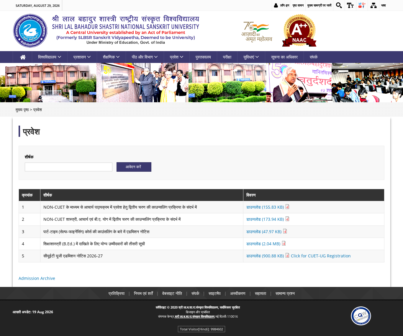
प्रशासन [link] (79, 57)
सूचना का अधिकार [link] (284, 57)
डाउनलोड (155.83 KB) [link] (265, 207)
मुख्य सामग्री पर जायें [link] (319, 5)
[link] (339, 5)
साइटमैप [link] (215, 293)
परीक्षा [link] (227, 57)
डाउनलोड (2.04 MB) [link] (263, 243)
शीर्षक (29, 157)
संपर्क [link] (313, 57)
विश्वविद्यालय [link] (47, 57)
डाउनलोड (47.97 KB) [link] (264, 231)
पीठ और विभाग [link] (142, 57)
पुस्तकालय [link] (203, 57)
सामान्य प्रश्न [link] (285, 293)
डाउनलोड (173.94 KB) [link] (265, 219)
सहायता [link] (260, 293)
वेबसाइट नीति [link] (172, 293)
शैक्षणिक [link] (109, 57)
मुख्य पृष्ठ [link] (22, 109)
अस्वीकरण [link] (237, 293)
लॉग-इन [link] (284, 5)
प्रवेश (31, 131)
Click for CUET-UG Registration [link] (321, 256)
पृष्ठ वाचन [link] (298, 5)
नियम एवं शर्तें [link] (143, 293)
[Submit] (134, 167)
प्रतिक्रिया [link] (116, 293)
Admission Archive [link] (37, 278)
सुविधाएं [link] (248, 57)
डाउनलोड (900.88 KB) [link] (265, 256)
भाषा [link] (383, 5)
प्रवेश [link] (174, 57)
